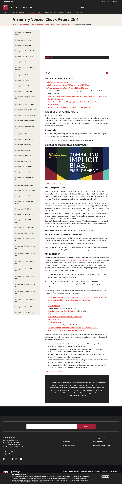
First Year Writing (54, 319)
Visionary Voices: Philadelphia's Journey (24, 221)
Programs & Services (35, 12)
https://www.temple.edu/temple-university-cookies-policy (30, 481)
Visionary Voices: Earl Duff (22, 80)
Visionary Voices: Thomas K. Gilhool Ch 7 (25, 285)
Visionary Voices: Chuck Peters (24, 56)
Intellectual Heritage (55, 322)
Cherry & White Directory (71, 471)
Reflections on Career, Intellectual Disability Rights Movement (69, 107)
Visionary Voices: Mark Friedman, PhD (24, 178)
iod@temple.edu (8, 454)
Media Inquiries (98, 442)
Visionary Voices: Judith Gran (23, 155)
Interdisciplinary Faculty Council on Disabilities (64, 325)
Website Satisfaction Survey (102, 445)
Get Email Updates (69, 445)
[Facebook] (12, 459)
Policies (104, 471)
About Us (5, 12)
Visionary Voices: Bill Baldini (23, 45)
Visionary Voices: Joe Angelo (23, 150)
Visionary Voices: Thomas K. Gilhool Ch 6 (25, 277)
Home (14, 24)
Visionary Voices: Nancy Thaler (23, 196)
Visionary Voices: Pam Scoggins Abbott (24, 202)
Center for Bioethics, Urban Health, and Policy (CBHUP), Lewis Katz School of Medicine (77, 297)
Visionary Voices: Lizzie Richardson (25, 172)
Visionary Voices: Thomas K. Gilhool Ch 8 (25, 293)
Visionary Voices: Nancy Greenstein (25, 190)
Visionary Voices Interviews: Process (23, 33)
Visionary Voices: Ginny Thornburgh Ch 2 (25, 98)
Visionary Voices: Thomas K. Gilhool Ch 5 (25, 270)
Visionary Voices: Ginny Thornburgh (25, 104)
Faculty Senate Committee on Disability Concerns (65, 317)
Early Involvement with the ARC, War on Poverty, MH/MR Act (69, 85)
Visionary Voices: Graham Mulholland (25, 110)
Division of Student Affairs (57, 314)
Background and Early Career (58, 82)
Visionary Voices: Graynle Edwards (25, 115)
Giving (108, 1)
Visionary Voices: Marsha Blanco (24, 185)
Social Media (113, 471)
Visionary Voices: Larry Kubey (23, 166)
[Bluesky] (8, 459)
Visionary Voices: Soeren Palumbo (25, 227)
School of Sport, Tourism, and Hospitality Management (66, 330)
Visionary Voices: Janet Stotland (24, 139)
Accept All (105, 476)
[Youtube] (21, 459)
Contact (97, 471)
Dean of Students (54, 305)
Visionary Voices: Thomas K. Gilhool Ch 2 (25, 247)
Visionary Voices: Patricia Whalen (24, 209)
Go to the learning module (54, 183)
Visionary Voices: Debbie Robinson (25, 75)
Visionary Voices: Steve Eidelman (24, 233)
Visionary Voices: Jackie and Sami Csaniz (24, 127)
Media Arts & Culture (37, 24)
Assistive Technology (18, 12)
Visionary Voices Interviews (63, 24)
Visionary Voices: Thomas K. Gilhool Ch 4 (25, 262)
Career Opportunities (100, 438)
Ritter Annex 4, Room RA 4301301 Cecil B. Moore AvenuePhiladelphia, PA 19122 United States (14, 444)
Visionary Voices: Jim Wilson (23, 145)
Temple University (8, 1)
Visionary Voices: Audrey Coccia (24, 40)
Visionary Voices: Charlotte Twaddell (25, 51)
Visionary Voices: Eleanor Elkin (23, 91)
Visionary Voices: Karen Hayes (23, 161)
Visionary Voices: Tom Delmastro (24, 312)
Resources (79, 12)
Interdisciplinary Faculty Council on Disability (78, 260)
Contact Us (114, 1)
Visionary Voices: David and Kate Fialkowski (24, 68)
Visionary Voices (49, 24)
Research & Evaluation (65, 12)
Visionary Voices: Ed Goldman (23, 86)
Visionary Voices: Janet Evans (23, 134)
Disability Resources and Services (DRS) (61, 311)
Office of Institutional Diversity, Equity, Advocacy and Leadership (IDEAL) (73, 328)
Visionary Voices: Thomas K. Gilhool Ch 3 (25, 255)
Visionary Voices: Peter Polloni (24, 214)
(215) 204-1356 (8, 451)
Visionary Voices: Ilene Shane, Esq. (25, 121)
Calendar (103, 1)
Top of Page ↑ (50, 58)
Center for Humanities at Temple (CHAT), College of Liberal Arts (69, 300)
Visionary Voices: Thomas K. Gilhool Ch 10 (25, 239)
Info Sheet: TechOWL (51, 12)
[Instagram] (16, 459)
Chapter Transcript (52, 73)
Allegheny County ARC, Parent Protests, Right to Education (68, 88)
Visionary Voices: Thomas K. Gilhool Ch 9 (25, 300)
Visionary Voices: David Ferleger (24, 62)
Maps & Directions (87, 471)
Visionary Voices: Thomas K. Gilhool (25, 307)
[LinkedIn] (4, 459)
